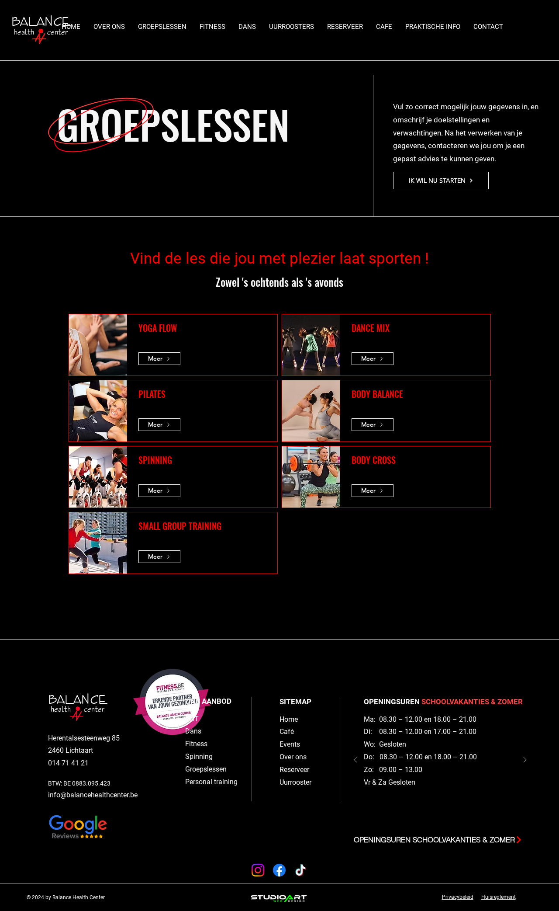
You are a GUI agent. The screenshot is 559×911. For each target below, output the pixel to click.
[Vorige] (355, 760)
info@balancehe (73, 795)
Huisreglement (498, 897)
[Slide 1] (444, 817)
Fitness (196, 744)
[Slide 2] (436, 817)
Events (290, 744)
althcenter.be (118, 795)
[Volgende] (525, 760)
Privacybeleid (457, 897)
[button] (162, 27)
